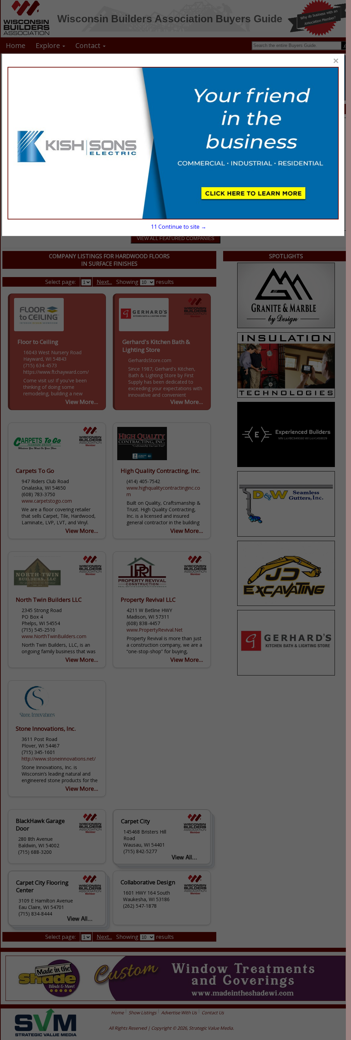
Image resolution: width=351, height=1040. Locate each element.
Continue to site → (178, 226)
